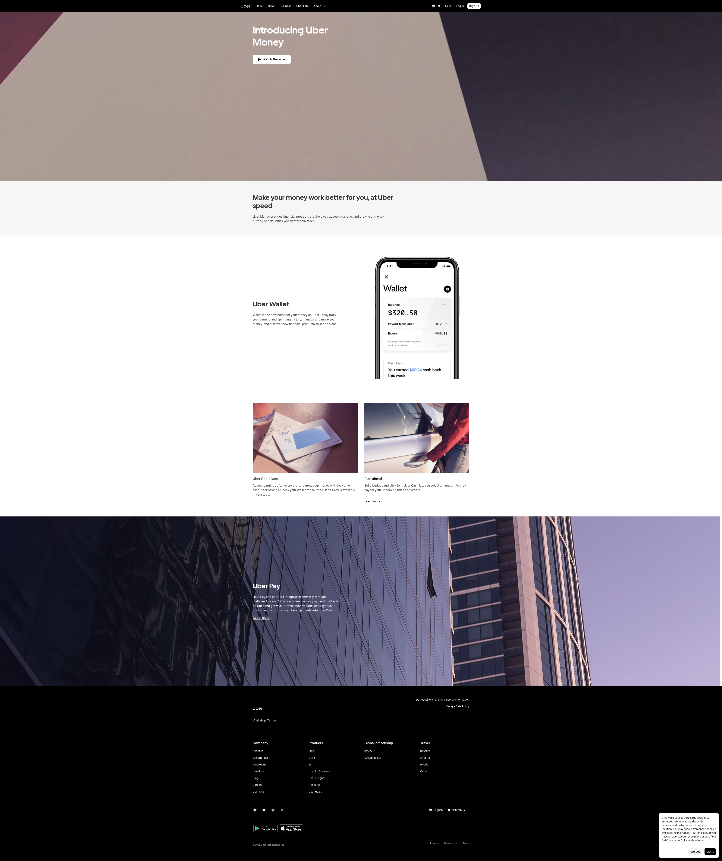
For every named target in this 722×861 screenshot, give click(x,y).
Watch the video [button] (274, 59)
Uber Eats (302, 6)
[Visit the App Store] (291, 828)
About (318, 6)
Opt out (695, 851)
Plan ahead (373, 479)
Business (285, 6)
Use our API (274, 601)
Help (448, 6)
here (700, 840)
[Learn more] (416, 438)
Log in (460, 6)
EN (438, 6)
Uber (245, 6)
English (438, 810)
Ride (260, 6)
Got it (710, 851)
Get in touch (261, 618)
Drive (271, 6)
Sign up (474, 6)
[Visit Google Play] (265, 829)
